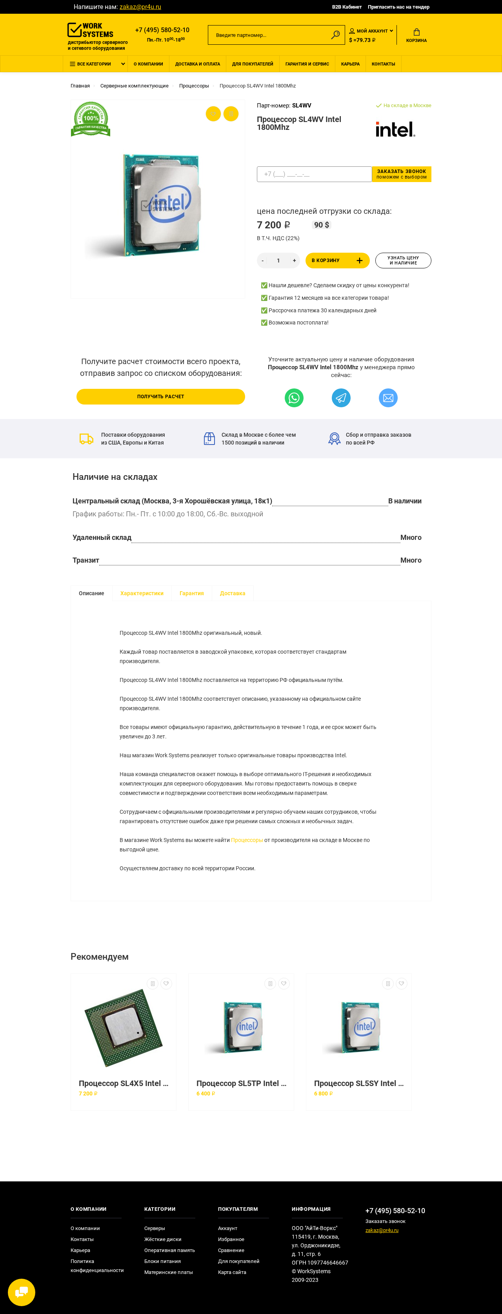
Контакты (383, 64)
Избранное (231, 1239)
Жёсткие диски (163, 1239)
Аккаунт (227, 1228)
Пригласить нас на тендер (398, 7)
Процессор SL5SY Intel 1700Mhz (360, 1083)
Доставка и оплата (197, 64)
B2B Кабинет (347, 7)
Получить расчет (160, 396)
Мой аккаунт (372, 31)
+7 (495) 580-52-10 (162, 30)
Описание (91, 593)
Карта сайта (232, 1272)
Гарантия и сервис (307, 64)
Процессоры (247, 840)
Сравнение (231, 1250)
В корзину (326, 260)
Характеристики (142, 593)
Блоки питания (162, 1261)
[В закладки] (166, 984)
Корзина (416, 40)
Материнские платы (168, 1272)
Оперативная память (169, 1250)
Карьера (350, 64)
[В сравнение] (152, 984)
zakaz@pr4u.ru (140, 7)
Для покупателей (252, 64)
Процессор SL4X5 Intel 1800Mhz (125, 1083)
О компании (148, 64)
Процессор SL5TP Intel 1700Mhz (243, 1083)
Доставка (233, 593)
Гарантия (192, 593)
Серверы (154, 1228)
